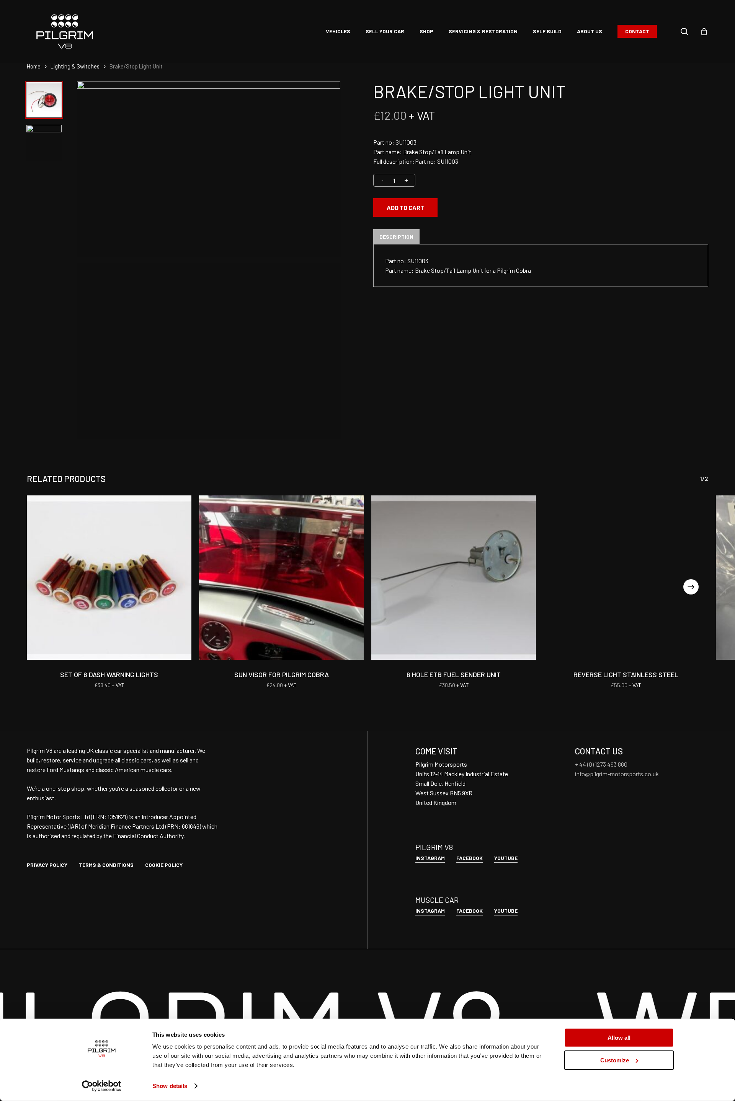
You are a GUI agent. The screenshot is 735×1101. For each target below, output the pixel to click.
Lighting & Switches (75, 66)
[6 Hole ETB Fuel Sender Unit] (453, 577)
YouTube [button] (506, 858)
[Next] (691, 586)
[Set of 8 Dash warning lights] (109, 577)
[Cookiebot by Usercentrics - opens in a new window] (101, 1086)
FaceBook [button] (469, 858)
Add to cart (405, 207)
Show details (169, 1086)
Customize (614, 1060)
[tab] (396, 236)
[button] (47, 865)
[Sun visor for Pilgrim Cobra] (281, 577)
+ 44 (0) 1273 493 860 (601, 764)
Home (34, 66)
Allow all (619, 1037)
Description (396, 236)
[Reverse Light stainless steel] (626, 577)
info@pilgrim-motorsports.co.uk (617, 773)
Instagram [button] (430, 858)
